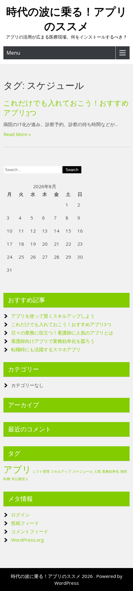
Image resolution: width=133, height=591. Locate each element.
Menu (13, 52)
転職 (6, 479)
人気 (97, 471)
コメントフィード (29, 531)
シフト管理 (40, 471)
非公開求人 (19, 479)
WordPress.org (27, 540)
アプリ (17, 469)
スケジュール (82, 471)
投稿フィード (25, 523)
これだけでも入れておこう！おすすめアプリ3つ (61, 324)
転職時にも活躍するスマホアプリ (46, 349)
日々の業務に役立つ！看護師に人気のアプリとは (62, 333)
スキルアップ (61, 471)
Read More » (17, 134)
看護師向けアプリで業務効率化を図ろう (53, 341)
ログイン (20, 514)
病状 (123, 471)
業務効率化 (110, 471)
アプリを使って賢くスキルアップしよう (53, 316)
